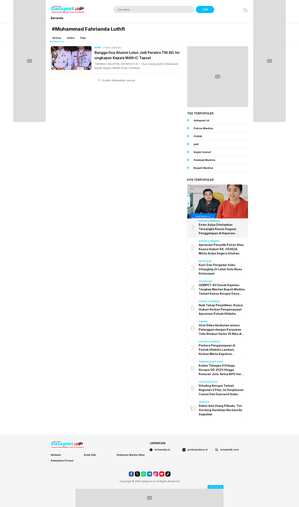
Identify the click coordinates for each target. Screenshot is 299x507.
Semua (56, 37)
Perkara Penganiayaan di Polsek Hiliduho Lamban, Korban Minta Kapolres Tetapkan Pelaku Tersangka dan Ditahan (222, 350)
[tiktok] (167, 474)
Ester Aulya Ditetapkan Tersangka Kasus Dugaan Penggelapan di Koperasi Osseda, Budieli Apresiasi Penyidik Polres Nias (218, 229)
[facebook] (131, 474)
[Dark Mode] (245, 9)
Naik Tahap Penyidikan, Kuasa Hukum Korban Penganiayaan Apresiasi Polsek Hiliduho (221, 309)
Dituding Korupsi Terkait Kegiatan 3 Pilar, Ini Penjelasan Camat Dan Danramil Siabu (221, 390)
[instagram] (155, 474)
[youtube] (161, 474)
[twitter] (137, 474)
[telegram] (149, 474)
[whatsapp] (143, 474)
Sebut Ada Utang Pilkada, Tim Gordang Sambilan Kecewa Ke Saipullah (220, 410)
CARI (205, 9)
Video (70, 37)
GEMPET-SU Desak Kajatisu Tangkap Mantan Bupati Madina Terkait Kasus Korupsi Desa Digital (222, 289)
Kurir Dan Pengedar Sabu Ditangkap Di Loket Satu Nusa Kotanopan (220, 269)
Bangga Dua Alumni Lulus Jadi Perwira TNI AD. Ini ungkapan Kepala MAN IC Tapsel (137, 55)
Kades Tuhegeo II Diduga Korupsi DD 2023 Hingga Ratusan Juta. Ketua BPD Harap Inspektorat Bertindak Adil (222, 370)
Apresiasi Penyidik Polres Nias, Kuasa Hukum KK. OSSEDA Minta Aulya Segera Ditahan (221, 249)
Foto (83, 37)
